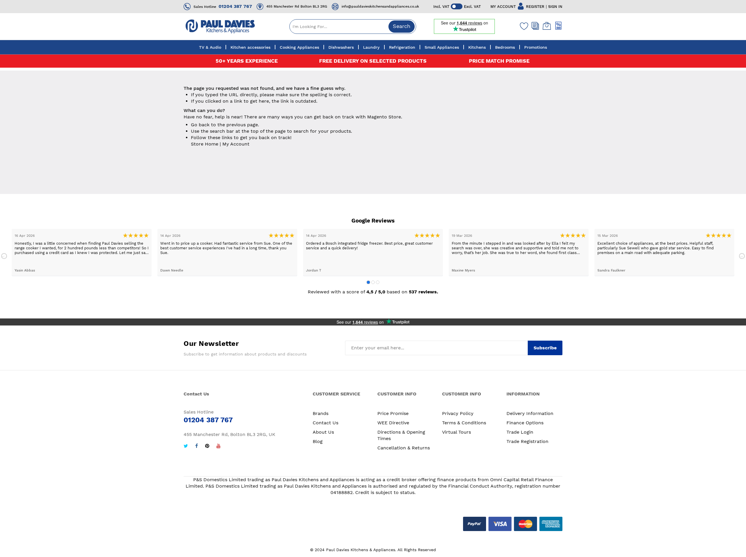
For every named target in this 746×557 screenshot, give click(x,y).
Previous (4, 256)
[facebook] (196, 446)
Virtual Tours (456, 432)
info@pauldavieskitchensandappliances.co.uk (380, 6)
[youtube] (219, 446)
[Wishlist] (523, 26)
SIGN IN (555, 6)
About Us (323, 432)
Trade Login (519, 432)
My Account (235, 144)
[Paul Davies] (220, 26)
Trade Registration (527, 441)
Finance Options (524, 422)
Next (742, 256)
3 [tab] (377, 282)
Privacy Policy (458, 413)
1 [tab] (368, 282)
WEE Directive (393, 422)
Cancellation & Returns (403, 448)
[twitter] (186, 446)
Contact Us (325, 422)
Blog (318, 441)
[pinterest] (207, 446)
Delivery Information (529, 413)
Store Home (204, 144)
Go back (200, 124)
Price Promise (393, 413)
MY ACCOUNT (503, 6)
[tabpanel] (82, 252)
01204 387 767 (235, 6)
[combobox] (352, 26)
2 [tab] (373, 282)
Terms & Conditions (464, 422)
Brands (320, 413)
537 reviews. (423, 292)
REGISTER (535, 6)
